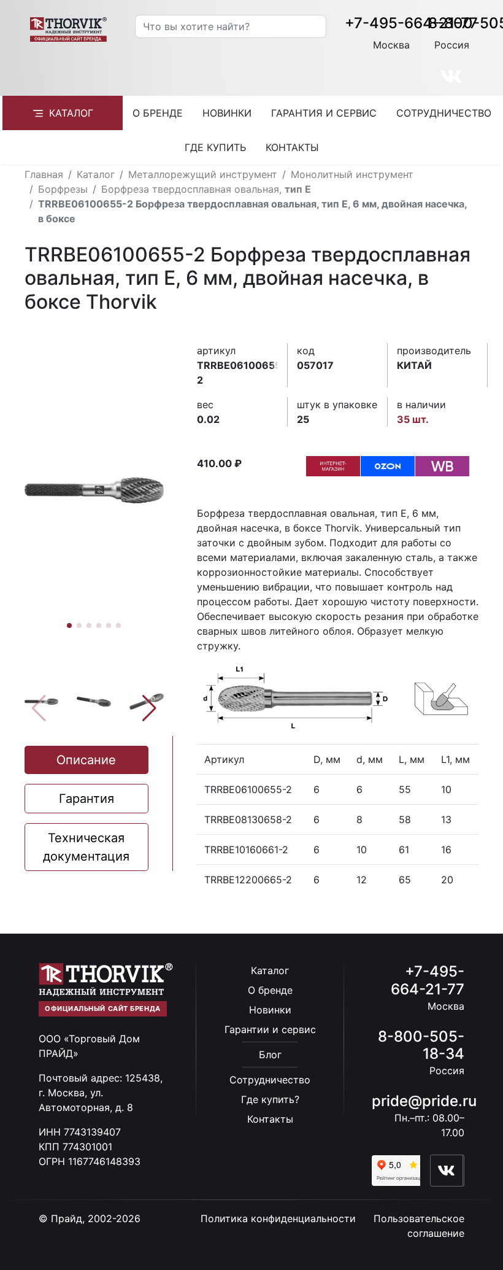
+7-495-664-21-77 (411, 23)
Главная (44, 174)
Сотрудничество (443, 113)
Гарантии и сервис (270, 1029)
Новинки (227, 113)
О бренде (157, 113)
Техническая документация (86, 847)
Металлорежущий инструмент (202, 174)
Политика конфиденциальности (278, 1218)
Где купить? (270, 1099)
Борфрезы (63, 189)
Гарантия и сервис (324, 113)
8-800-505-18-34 (421, 1045)
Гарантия (86, 798)
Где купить (215, 147)
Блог (270, 1054)
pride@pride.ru (424, 1101)
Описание (86, 760)
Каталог (71, 113)
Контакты (292, 147)
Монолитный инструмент (352, 174)
